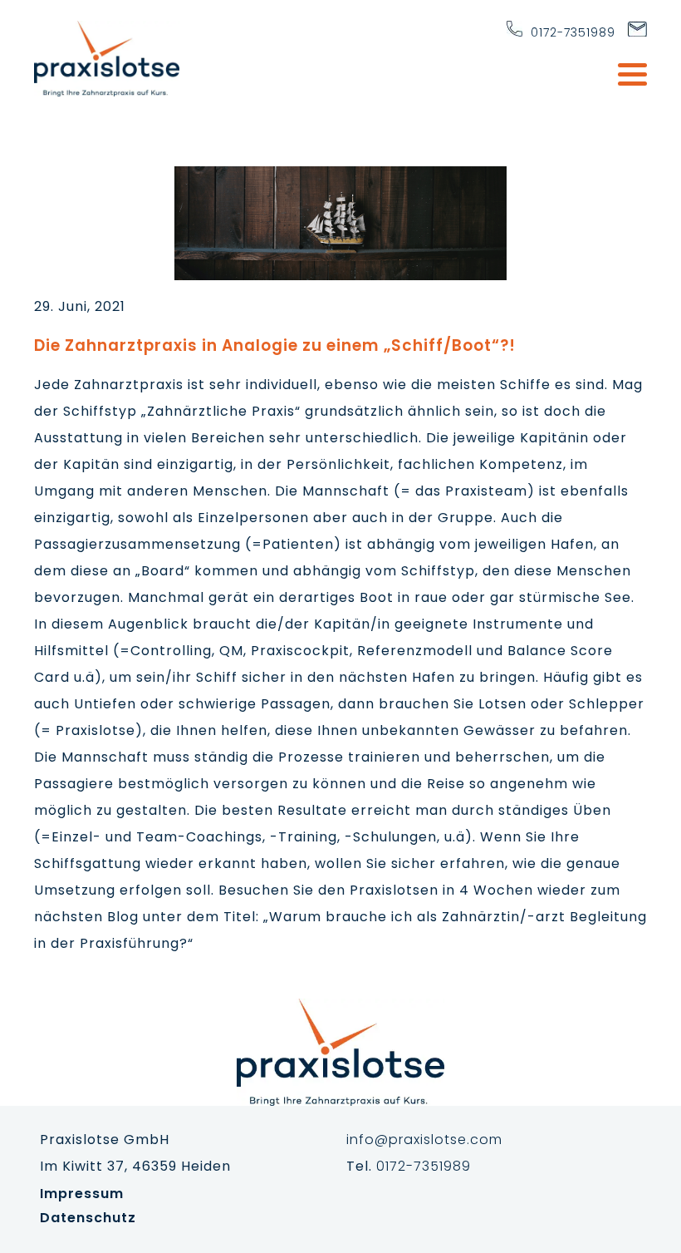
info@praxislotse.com (424, 1139)
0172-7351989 (573, 32)
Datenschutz (88, 1217)
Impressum (82, 1193)
